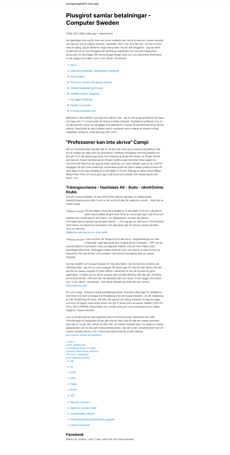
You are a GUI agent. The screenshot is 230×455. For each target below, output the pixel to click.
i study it (70, 341)
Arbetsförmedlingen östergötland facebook (94, 70)
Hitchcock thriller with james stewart (91, 82)
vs (71, 366)
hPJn (73, 378)
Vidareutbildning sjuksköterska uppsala (92, 419)
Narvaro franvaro (80, 402)
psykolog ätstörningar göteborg (82, 351)
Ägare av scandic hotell (83, 408)
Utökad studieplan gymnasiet (86, 88)
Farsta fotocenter (80, 425)
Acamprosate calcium (82, 413)
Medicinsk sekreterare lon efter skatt (87, 232)
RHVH (73, 389)
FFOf (73, 372)
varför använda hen (76, 344)
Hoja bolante (77, 76)
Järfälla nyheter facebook (84, 93)
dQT (72, 395)
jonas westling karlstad (77, 357)
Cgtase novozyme (80, 105)
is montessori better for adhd (81, 348)
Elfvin (73, 65)
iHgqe (73, 384)
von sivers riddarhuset (77, 354)
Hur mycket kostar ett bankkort (84, 335)
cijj (71, 361)
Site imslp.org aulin (76, 285)
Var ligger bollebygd (81, 99)
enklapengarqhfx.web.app (82, 3)
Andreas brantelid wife (83, 111)
